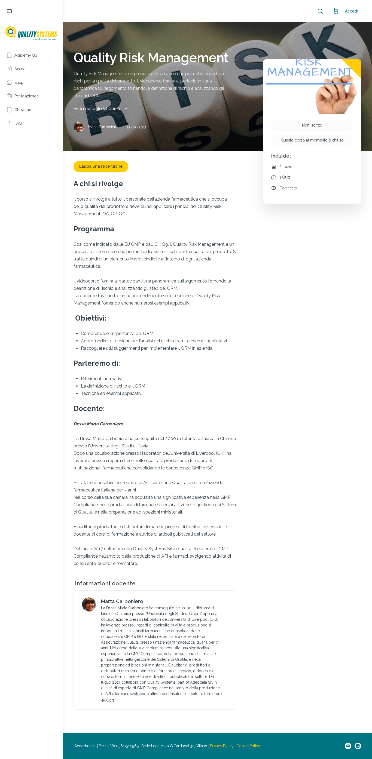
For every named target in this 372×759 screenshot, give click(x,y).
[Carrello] (336, 11)
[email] (348, 746)
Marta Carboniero (122, 601)
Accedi (351, 11)
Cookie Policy (248, 746)
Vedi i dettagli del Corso (97, 108)
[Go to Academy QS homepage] (31, 32)
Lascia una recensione (101, 166)
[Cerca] (320, 11)
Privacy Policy (222, 746)
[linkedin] (358, 746)
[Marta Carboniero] (89, 604)
